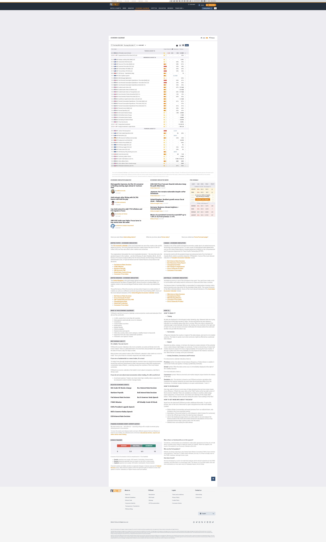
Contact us (198, 490)
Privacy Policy (175, 497)
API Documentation (154, 503)
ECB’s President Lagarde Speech (122, 407)
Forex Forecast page (201, 237)
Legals (174, 490)
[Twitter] (179, 1)
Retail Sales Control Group (122, 272)
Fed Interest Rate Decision (122, 264)
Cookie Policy (175, 500)
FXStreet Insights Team (156, 203)
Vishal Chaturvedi (154, 188)
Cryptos (154, 8)
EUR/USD (134, 1)
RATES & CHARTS (115, 8)
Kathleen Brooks (121, 190)
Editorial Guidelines (130, 497)
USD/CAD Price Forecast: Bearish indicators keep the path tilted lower (168, 185)
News (124, 8)
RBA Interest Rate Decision (176, 294)
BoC (168, 263)
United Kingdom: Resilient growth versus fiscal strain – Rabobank (167, 200)
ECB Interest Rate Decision (120, 416)
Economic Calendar (142, 8)
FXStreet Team (154, 218)
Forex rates (165, 237)
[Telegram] (174, 1)
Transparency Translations (132, 506)
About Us (127, 494)
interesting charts (129, 237)
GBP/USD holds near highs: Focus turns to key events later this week (126, 221)
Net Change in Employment (176, 266)
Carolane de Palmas (122, 214)
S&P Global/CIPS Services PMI (124, 299)
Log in (202, 5)
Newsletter (213, 1)
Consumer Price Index (121, 274)
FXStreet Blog (129, 509)
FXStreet (112, 3)
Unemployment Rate (173, 265)
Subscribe (212, 5)
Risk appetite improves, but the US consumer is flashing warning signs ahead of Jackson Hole (127, 186)
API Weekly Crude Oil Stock (147, 402)
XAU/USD (127, 1)
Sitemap (151, 500)
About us (127, 490)
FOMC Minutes (119, 266)
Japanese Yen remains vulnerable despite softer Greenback (167, 192)
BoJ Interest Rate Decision (147, 388)
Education (162, 8)
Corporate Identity (130, 503)
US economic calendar (120, 245)
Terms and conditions (178, 494)
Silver (146, 1)
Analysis (131, 8)
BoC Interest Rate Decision (176, 261)
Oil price (120, 1)
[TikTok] (190, 1)
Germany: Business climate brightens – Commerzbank (164, 208)
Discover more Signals (203, 199)
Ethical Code (128, 500)
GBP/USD (140, 1)
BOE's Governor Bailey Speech (122, 412)
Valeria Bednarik (121, 202)
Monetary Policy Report (177, 263)
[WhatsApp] (171, 1)
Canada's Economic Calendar (181, 258)
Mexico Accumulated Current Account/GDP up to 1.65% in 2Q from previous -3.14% (168, 216)
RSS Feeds (151, 497)
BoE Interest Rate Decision (122, 296)
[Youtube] (187, 1)
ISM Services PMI (119, 270)
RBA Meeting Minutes (174, 298)
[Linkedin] (177, 1)
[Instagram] (184, 1)
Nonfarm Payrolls (119, 268)
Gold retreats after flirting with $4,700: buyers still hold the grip (124, 198)
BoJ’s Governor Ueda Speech (147, 397)
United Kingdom (118, 280)
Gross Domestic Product (175, 268)
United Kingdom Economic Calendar (143, 293)
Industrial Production (121, 303)
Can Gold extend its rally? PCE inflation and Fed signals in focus (126, 210)
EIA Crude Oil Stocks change (121, 388)
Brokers (170, 8)
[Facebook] (182, 1)
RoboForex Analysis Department (125, 225)
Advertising (199, 494)
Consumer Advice (177, 503)
